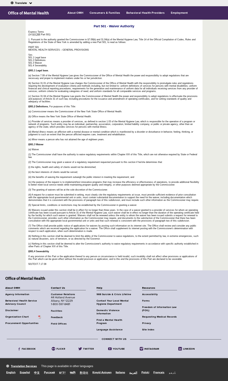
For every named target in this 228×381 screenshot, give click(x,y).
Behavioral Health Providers (145, 13)
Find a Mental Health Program (109, 322)
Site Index (148, 329)
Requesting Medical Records (159, 317)
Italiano (120, 372)
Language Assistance (110, 329)
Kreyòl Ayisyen (102, 372)
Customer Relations (63, 294)
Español (25, 372)
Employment (179, 13)
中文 (37, 373)
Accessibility (150, 294)
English (10, 372)
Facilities (56, 311)
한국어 (84, 373)
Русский (49, 372)
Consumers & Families (105, 13)
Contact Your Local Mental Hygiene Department (113, 302)
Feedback (57, 317)
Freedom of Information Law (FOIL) (159, 309)
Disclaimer (11, 310)
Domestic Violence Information (108, 312)
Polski (145, 372)
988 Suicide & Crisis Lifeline (114, 294)
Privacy (146, 323)
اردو (172, 372)
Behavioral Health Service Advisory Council (21, 302)
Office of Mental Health (28, 13)
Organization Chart (17, 317)
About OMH (75, 13)
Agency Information (17, 294)
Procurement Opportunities (22, 323)
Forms (146, 301)
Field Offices (59, 324)
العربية (133, 373)
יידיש (62, 372)
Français (158, 372)
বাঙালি (72, 372)
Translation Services (24, 366)
